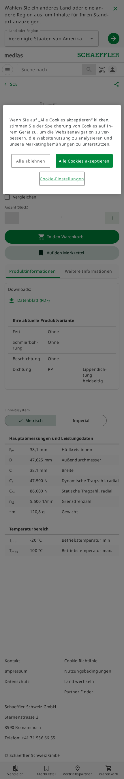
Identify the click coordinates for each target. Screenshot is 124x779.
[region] (62, 149)
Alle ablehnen (30, 161)
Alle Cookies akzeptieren (84, 161)
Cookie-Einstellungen (62, 179)
